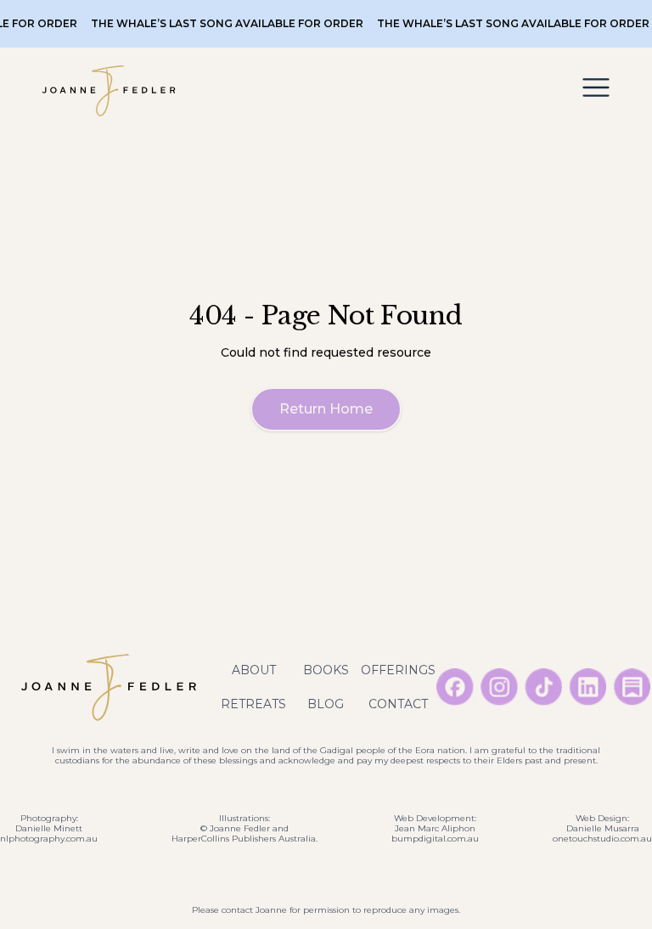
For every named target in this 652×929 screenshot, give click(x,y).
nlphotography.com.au (49, 839)
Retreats (253, 704)
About (254, 670)
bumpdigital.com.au (435, 839)
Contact (398, 704)
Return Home (326, 409)
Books (326, 670)
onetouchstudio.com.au (602, 839)
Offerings (398, 670)
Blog (325, 704)
